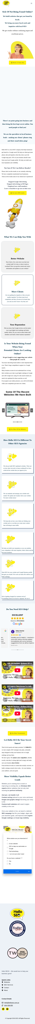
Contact (6, 987)
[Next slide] (31, 410)
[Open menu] (31, 3)
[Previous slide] (3, 410)
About (6, 990)
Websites (7, 982)
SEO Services (8, 985)
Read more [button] (6, 645)
